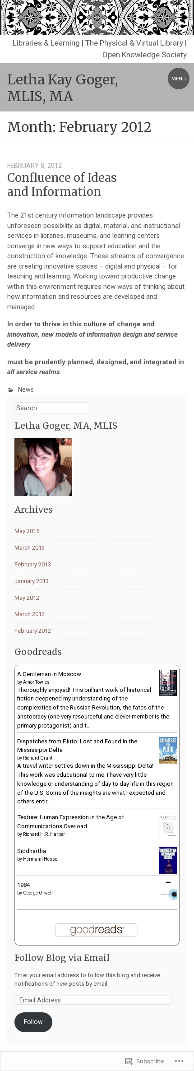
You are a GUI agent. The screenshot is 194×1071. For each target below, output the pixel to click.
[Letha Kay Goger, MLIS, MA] (97, 17)
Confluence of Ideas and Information (62, 185)
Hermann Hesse (40, 859)
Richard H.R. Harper (44, 834)
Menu (178, 78)
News (26, 389)
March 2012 (29, 614)
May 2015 (26, 531)
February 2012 (32, 630)
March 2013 (29, 547)
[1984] (168, 906)
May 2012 (26, 597)
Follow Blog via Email (62, 957)
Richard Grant (37, 758)
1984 (23, 884)
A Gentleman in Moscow (49, 674)
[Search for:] (51, 408)
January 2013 (31, 581)
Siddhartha (31, 851)
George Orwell (38, 892)
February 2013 (32, 564)
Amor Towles (36, 682)
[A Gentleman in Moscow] (168, 694)
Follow (33, 1021)
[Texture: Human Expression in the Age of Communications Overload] (168, 836)
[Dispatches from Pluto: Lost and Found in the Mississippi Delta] (168, 761)
